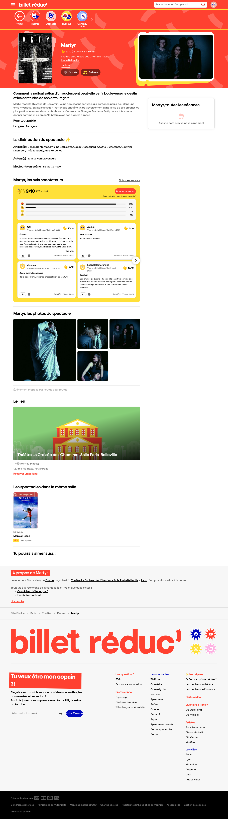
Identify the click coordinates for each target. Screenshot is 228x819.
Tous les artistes (195, 727)
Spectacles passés (162, 724)
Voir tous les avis (129, 180)
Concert (156, 709)
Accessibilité (173, 804)
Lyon (188, 759)
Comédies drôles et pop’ (32, 591)
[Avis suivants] (136, 260)
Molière (190, 742)
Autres (154, 734)
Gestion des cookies (195, 804)
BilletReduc (18, 613)
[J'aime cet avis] (23, 255)
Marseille (191, 764)
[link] (43, 227)
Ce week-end (194, 709)
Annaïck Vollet (53, 150)
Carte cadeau (194, 697)
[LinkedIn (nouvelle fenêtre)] (210, 649)
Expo (154, 719)
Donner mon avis (125, 191)
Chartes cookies (109, 804)
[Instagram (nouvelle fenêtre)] (196, 649)
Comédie (156, 684)
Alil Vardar (192, 737)
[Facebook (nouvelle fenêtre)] (196, 634)
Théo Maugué (34, 150)
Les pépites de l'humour (200, 689)
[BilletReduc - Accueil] (33, 5)
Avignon (191, 769)
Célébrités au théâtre (30, 595)
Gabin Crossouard (84, 147)
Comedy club (159, 689)
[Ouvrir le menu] (14, 4)
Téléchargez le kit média (130, 707)
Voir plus (70, 251)
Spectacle (157, 699)
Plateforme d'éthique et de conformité (142, 804)
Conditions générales (22, 804)
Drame (49, 580)
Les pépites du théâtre (199, 684)
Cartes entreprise (126, 702)
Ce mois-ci (192, 714)
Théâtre (46, 613)
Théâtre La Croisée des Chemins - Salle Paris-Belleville (67, 454)
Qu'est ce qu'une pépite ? (201, 679)
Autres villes (193, 779)
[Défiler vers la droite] (92, 19)
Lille (188, 774)
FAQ (118, 679)
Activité (155, 714)
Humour (155, 694)
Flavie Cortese (52, 166)
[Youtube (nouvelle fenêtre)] (210, 634)
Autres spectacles (162, 729)
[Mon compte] (213, 4)
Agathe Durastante (108, 147)
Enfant (155, 704)
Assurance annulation (129, 684)
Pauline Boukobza (61, 147)
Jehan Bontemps (38, 147)
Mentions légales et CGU (83, 804)
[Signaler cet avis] (29, 255)
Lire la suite (17, 601)
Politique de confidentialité (52, 804)
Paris (144, 580)
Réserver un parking (25, 473)
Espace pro (122, 697)
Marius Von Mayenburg (42, 158)
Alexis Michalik (195, 732)
